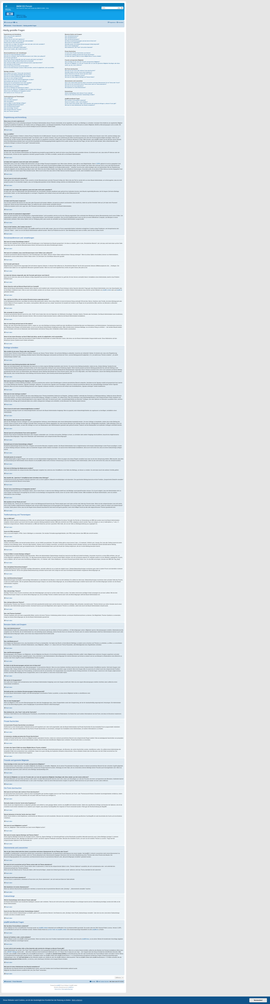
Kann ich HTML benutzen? (11, 99)
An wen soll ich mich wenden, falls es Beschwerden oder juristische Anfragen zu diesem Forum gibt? (90, 103)
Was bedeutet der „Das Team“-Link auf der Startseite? (79, 47)
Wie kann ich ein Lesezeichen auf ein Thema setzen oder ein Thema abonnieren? (85, 84)
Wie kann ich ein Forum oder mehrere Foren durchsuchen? (80, 70)
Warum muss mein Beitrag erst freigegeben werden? (17, 91)
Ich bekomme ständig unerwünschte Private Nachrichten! (79, 54)
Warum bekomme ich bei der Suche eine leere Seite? (78, 73)
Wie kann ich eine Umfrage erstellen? (13, 78)
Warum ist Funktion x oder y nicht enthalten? (76, 102)
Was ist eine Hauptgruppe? (72, 45)
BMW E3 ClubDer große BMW (21, 16)
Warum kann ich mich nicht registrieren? (14, 39)
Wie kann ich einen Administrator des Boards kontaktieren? (80, 105)
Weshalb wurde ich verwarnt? (11, 86)
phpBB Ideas (85, 939)
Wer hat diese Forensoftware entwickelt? (75, 100)
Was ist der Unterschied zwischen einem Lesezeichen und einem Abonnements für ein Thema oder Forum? (92, 82)
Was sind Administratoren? (71, 36)
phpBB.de (119, 290)
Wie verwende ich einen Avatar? (12, 64)
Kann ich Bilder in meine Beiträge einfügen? (15, 103)
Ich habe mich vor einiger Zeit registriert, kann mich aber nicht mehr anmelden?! (24, 44)
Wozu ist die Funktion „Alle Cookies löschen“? (15, 49)
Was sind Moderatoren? (71, 37)
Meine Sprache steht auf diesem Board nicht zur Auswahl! (18, 61)
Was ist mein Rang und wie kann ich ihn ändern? (16, 66)
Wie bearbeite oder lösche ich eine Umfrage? (15, 81)
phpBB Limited (107, 290)
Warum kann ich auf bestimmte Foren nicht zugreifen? (18, 82)
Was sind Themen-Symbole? (11, 111)
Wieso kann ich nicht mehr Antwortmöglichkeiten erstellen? (19, 79)
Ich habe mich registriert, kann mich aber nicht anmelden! (18, 41)
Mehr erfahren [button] (77, 1000)
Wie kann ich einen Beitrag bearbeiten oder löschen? (17, 74)
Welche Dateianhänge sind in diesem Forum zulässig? (78, 93)
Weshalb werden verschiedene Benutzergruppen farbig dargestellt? (82, 44)
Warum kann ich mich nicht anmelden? (14, 42)
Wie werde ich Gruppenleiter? (72, 42)
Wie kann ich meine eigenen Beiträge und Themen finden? (79, 77)
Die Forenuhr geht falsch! (10, 57)
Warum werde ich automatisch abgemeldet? (15, 47)
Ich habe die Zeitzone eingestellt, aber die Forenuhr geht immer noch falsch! (23, 59)
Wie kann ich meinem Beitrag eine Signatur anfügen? (17, 76)
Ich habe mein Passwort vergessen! (13, 45)
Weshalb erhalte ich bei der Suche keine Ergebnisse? (78, 72)
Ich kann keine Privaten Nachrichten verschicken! (77, 53)
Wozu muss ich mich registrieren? (12, 36)
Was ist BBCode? (8, 98)
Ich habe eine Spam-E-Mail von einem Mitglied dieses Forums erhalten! (83, 56)
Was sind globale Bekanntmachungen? (14, 104)
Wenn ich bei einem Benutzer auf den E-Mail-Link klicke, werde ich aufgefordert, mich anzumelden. (29, 67)
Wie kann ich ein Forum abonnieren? (74, 86)
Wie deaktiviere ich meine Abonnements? (75, 87)
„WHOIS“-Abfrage (12, 952)
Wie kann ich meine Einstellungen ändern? (15, 54)
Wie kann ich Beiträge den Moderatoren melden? (16, 87)
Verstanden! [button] (258, 1000)
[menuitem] (15, 22)
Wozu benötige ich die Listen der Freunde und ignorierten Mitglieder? (82, 61)
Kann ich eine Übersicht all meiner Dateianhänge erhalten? (80, 94)
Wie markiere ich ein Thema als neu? (13, 92)
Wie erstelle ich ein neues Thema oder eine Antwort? (17, 73)
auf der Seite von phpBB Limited (57, 929)
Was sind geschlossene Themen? (12, 109)
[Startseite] (9, 10)
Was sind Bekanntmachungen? (12, 106)
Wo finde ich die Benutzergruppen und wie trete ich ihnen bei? (80, 41)
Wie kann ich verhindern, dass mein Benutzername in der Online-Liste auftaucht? (24, 56)
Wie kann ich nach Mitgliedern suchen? (75, 75)
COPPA (98, 163)
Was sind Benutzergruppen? (72, 39)
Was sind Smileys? (9, 101)
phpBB (58, 985)
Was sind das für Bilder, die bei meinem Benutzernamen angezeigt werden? (23, 62)
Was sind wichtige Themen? (11, 108)
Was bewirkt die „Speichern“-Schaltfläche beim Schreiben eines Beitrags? (23, 89)
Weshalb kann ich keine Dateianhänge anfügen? (16, 84)
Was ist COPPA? (8, 37)
